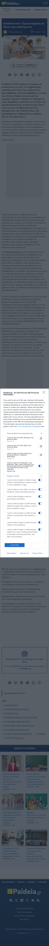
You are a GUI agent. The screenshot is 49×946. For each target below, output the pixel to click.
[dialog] (24, 473)
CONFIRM (14, 545)
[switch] (40, 438)
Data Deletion (12, 553)
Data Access (24, 553)
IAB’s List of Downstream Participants (27, 426)
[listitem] (24, 433)
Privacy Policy (37, 553)
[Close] (44, 393)
